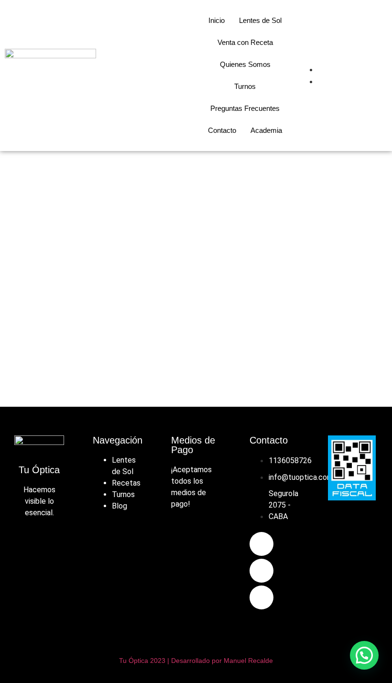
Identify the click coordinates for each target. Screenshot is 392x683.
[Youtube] (261, 597)
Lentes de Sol (260, 20)
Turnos (245, 86)
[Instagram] (261, 571)
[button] (364, 655)
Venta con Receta (245, 42)
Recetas (126, 483)
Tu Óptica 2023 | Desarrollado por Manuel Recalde (196, 660)
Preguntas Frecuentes (245, 108)
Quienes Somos (245, 64)
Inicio (216, 20)
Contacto (222, 130)
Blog (119, 505)
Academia (266, 130)
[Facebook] (261, 544)
